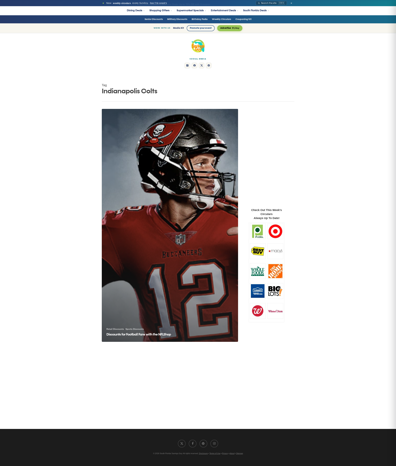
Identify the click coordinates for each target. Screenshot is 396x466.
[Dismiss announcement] (291, 3)
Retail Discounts (115, 329)
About (232, 453)
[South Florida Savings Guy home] (198, 46)
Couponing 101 (243, 19)
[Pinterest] (209, 65)
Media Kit (178, 28)
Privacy (225, 453)
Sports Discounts (134, 329)
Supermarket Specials (190, 10)
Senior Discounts (154, 19)
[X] (201, 65)
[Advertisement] (266, 154)
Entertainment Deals (223, 10)
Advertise (229, 28)
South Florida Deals (255, 10)
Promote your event (201, 28)
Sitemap (239, 453)
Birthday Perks (200, 19)
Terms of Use (214, 453)
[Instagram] (187, 65)
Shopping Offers (159, 10)
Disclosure (203, 453)
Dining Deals (134, 10)
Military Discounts (177, 19)
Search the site (272, 3)
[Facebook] (194, 65)
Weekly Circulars (221, 19)
